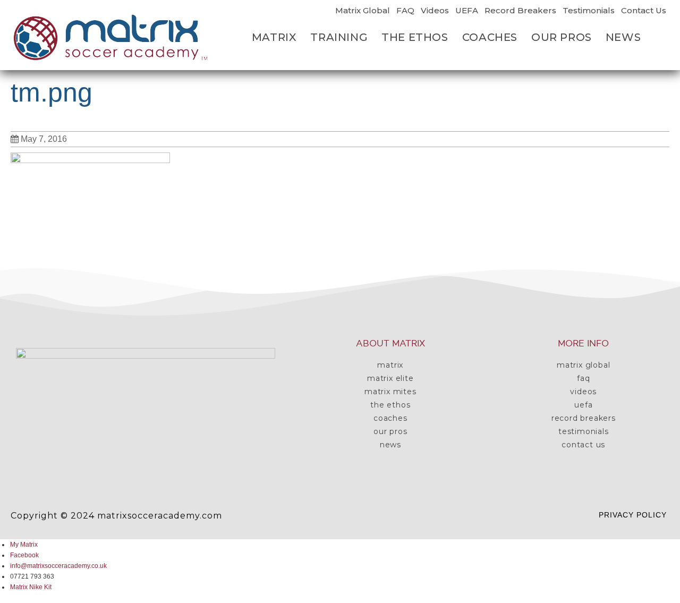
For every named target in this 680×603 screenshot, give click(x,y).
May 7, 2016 (44, 138)
